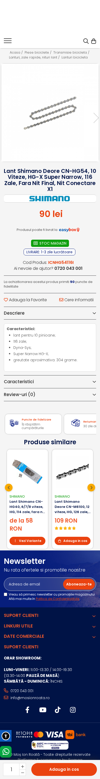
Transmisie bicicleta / (72, 52)
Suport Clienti (21, 615)
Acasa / (17, 52)
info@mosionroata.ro (29, 697)
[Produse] (8, 42)
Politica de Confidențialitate (57, 599)
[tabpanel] (50, 113)
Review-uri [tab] (19, 394)
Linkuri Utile (18, 626)
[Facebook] (27, 710)
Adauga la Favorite (27, 300)
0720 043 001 (21, 690)
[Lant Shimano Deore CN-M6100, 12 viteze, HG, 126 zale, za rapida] (72, 471)
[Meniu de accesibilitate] (6, 736)
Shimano (17, 496)
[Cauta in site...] (86, 41)
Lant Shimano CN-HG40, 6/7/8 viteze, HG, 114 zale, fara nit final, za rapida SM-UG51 (27, 507)
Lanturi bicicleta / (76, 57)
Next (96, 118)
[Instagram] (72, 710)
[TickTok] (57, 710)
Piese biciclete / (39, 52)
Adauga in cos (64, 769)
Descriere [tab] (14, 313)
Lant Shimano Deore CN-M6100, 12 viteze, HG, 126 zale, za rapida (72, 507)
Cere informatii (78, 300)
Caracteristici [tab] (19, 382)
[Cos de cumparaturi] (93, 41)
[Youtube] (42, 710)
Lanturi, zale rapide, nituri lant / (35, 57)
